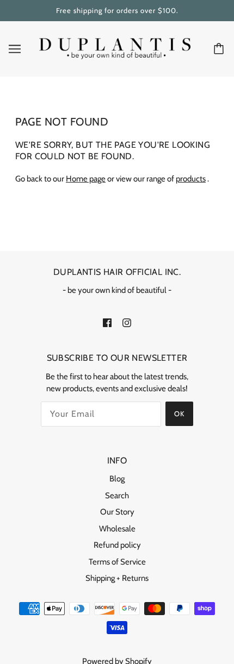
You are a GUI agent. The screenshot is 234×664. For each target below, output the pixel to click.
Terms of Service (117, 562)
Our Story (117, 512)
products (191, 179)
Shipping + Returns (117, 578)
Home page (86, 179)
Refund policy (117, 545)
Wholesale (117, 529)
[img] (107, 322)
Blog (117, 479)
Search (117, 495)
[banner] (114, 48)
